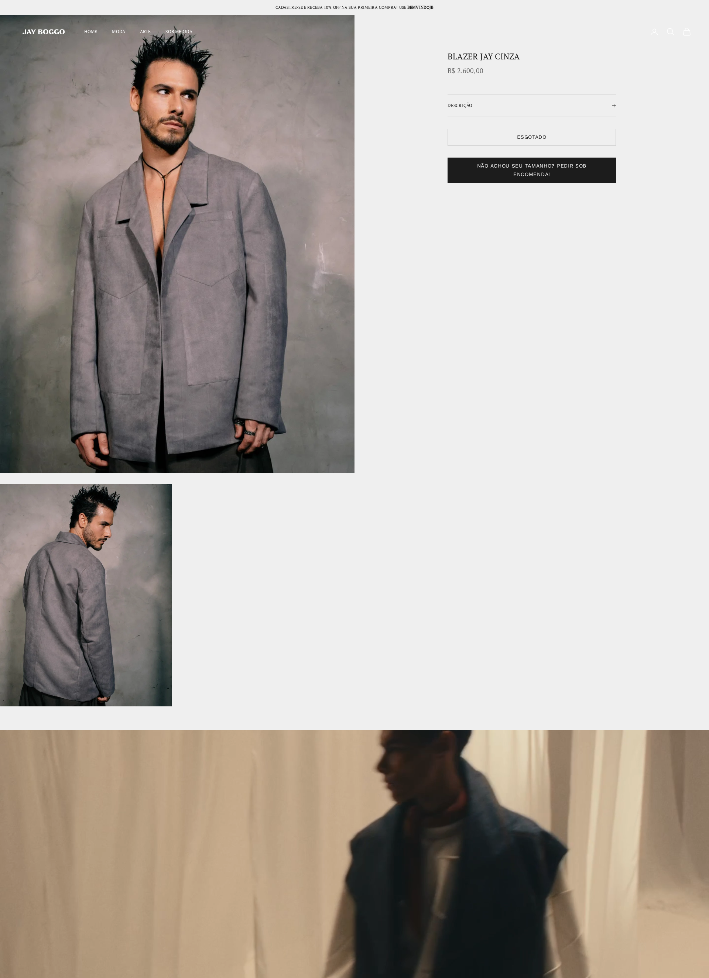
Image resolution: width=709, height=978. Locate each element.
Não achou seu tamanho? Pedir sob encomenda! (531, 170)
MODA (118, 31)
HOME (90, 31)
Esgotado (532, 137)
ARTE (145, 31)
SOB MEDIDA (178, 31)
